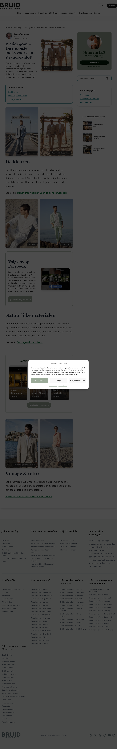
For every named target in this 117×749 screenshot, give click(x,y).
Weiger (58, 380)
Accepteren (40, 380)
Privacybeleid (53, 386)
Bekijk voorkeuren (77, 380)
